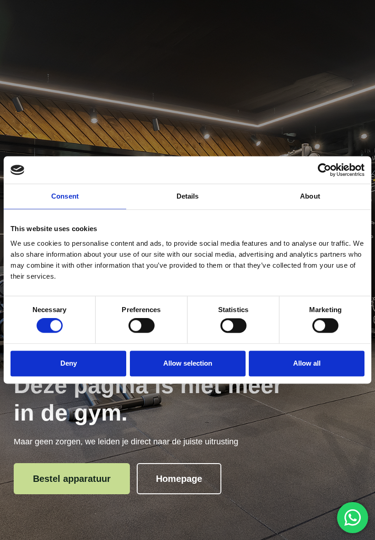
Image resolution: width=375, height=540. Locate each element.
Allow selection (187, 363)
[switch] (142, 326)
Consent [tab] (65, 196)
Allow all (307, 363)
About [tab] (310, 196)
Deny (68, 363)
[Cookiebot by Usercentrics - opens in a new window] (324, 170)
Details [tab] (188, 196)
